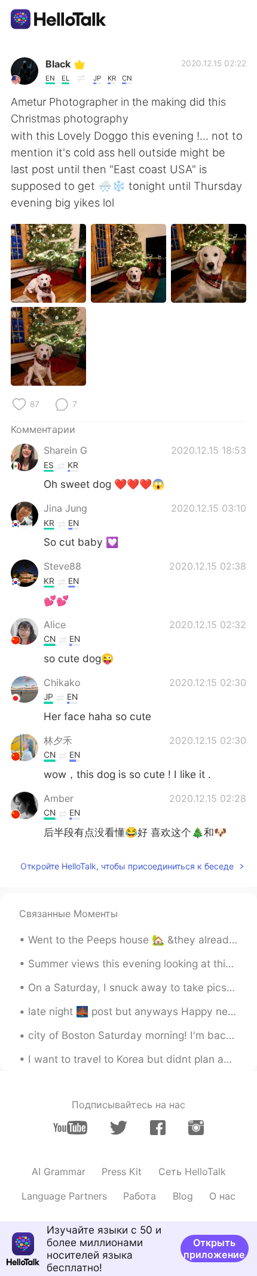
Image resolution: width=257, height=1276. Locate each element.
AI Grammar (58, 1171)
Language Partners (64, 1196)
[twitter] (118, 1128)
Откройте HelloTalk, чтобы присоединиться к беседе (127, 866)
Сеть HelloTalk (192, 1171)
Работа (139, 1196)
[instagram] (196, 1127)
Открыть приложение (214, 1248)
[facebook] (158, 1127)
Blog (183, 1196)
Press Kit (122, 1171)
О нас (222, 1196)
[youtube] (70, 1127)
